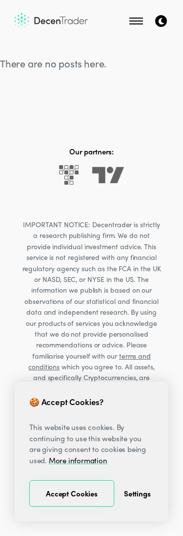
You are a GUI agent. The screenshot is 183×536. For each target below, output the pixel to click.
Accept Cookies (72, 493)
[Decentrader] (51, 21)
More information (78, 460)
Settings (137, 493)
